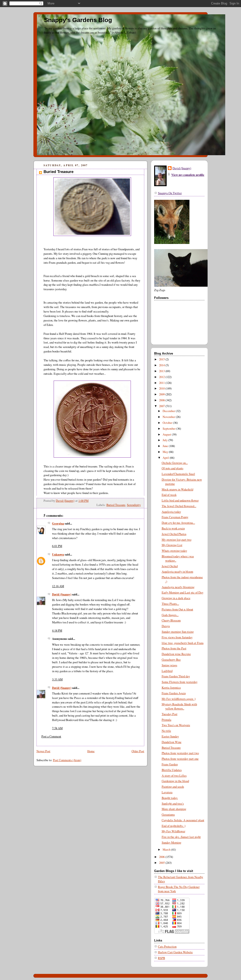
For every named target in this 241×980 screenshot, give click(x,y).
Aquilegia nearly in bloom (177, 572)
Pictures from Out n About (177, 609)
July (165, 440)
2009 (162, 394)
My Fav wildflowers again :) (179, 699)
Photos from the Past (174, 648)
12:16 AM (58, 586)
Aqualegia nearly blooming (178, 587)
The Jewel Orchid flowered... (179, 506)
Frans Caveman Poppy (175, 517)
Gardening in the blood (175, 781)
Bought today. (170, 798)
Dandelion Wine (171, 742)
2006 (162, 857)
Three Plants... (170, 604)
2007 (162, 406)
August (167, 434)
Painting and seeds (173, 787)
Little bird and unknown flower (180, 500)
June (166, 446)
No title (166, 731)
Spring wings (169, 665)
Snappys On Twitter (170, 193)
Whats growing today (174, 551)
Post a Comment (51, 736)
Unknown (58, 554)
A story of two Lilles (174, 776)
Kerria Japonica (171, 688)
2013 (162, 371)
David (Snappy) (61, 594)
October (168, 423)
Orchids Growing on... (175, 463)
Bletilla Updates (172, 770)
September (169, 429)
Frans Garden (170, 764)
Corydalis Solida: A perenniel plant (183, 820)
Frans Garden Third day (176, 676)
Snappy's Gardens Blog (78, 19)
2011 (162, 383)
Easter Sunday (170, 736)
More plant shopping (174, 809)
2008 (162, 400)
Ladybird (167, 671)
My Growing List (172, 545)
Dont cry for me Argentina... (178, 523)
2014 (162, 365)
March (167, 850)
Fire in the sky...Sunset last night (181, 837)
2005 (162, 863)
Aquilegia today (171, 512)
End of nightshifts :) (173, 826)
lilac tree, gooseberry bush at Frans (183, 643)
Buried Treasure (115, 505)
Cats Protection (167, 947)
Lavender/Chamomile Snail (178, 474)
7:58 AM (57, 728)
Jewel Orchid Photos (174, 534)
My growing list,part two (176, 540)
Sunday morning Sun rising (178, 632)
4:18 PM (57, 631)
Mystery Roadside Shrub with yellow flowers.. (179, 706)
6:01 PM (57, 546)
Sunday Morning (171, 843)
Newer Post (43, 751)
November (169, 417)
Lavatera (167, 792)
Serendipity (134, 505)
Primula (166, 720)
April (166, 458)
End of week (169, 495)
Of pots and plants (172, 468)
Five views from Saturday (177, 637)
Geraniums (168, 815)
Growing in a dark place (176, 598)
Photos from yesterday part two (180, 753)
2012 (162, 377)
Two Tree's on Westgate (176, 725)
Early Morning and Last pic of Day (182, 592)
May (166, 452)
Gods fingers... (170, 615)
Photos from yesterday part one (180, 759)
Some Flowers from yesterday (179, 682)
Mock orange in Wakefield (177, 489)
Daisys (166, 626)
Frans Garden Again (174, 693)
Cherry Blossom (171, 620)
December (169, 411)
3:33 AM (57, 679)
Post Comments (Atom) (67, 760)
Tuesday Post (169, 714)
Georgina (58, 523)
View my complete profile (187, 175)
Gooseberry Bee (171, 660)
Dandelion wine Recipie (176, 654)
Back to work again (173, 528)
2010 (162, 388)
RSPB (161, 958)
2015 (162, 359)
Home (91, 751)
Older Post (138, 751)
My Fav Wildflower (173, 831)
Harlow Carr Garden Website (175, 952)
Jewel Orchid (170, 566)
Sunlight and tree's (173, 804)
